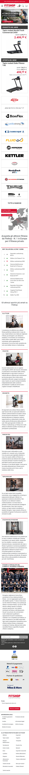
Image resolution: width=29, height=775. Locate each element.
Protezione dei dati (19, 717)
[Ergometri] (14, 401)
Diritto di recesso (19, 724)
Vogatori (5, 351)
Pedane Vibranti (20, 766)
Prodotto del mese (10, 27)
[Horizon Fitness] (14, 148)
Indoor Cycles (6, 748)
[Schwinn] (14, 179)
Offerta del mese (9, 60)
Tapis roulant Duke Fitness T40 (13, 64)
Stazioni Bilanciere (20, 756)
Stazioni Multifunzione (10, 520)
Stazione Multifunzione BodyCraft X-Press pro (16, 265)
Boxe (4, 750)
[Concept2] (14, 132)
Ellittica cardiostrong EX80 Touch (17, 270)
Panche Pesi (6, 434)
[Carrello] (27, 6)
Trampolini (18, 740)
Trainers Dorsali (6, 763)
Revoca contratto (14, 708)
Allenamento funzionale (6, 760)
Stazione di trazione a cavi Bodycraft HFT (17, 274)
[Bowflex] (14, 116)
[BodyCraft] (14, 108)
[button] (2, 16)
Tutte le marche (6, 770)
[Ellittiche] (14, 321)
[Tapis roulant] (14, 484)
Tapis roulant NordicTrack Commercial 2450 (13, 31)
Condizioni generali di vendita (7, 717)
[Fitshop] (9, 6)
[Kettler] (14, 156)
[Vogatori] (14, 359)
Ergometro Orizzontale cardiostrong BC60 (16, 286)
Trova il (9, 703)
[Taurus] (14, 187)
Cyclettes (5, 753)
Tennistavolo (6, 745)
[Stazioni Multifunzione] (14, 528)
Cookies (4, 721)
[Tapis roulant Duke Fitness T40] (14, 84)
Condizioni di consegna (7, 724)
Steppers (5, 756)
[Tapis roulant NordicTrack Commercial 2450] (14, 48)
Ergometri (5, 393)
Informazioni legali (19, 721)
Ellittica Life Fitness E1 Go (17, 258)
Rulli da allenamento (21, 753)
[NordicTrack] (14, 171)
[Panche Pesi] (14, 442)
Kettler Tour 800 (14, 295)
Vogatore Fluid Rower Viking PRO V (16, 291)
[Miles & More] (14, 686)
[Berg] (14, 100)
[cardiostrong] (14, 124)
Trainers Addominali (20, 759)
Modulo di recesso (6, 727)
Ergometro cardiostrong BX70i (16, 254)
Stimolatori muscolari (8, 766)
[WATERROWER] (14, 195)
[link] (14, 219)
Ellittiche (5, 313)
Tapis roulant (7, 476)
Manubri (18, 748)
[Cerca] (22, 6)
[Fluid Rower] (14, 140)
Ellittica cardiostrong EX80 (17, 261)
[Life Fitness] (14, 163)
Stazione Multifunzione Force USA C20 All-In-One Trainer (17, 280)
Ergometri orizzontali (21, 750)
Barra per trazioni (20, 763)
